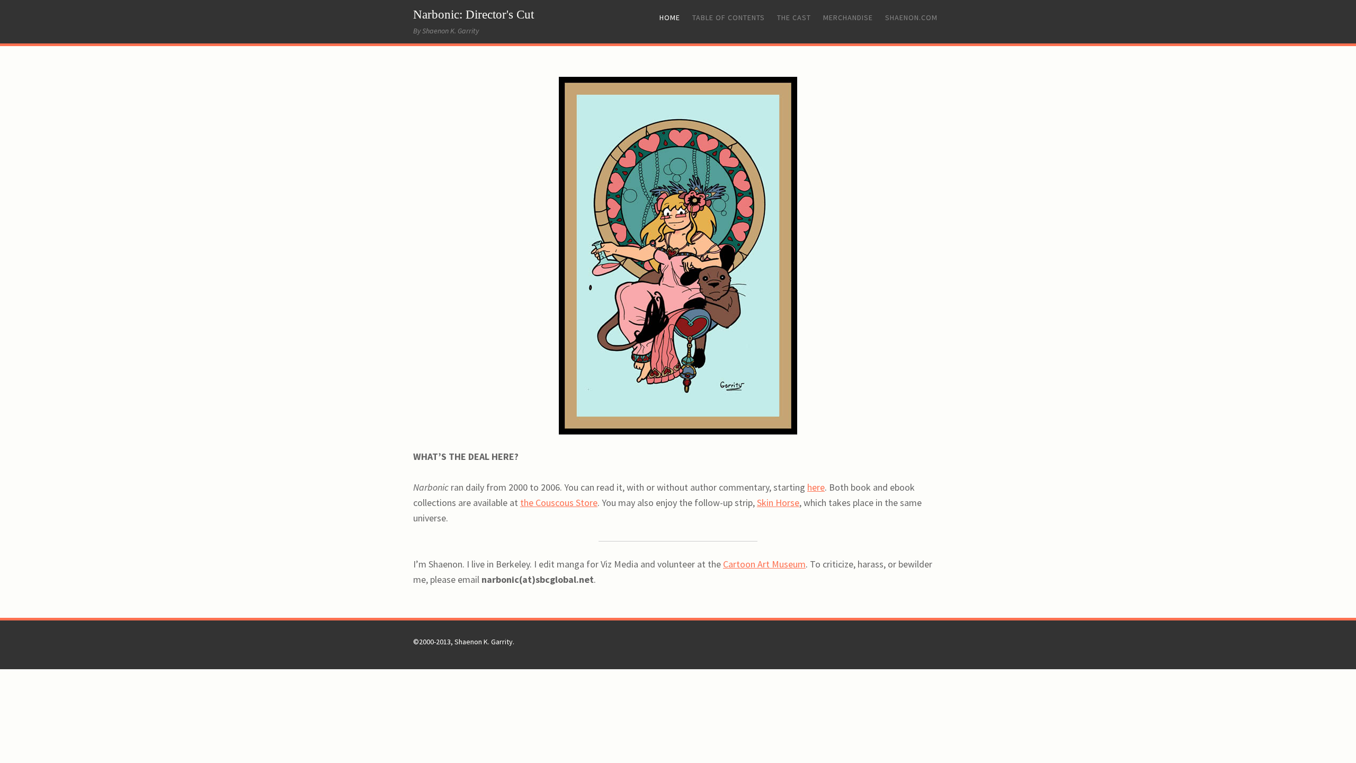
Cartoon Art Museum (764, 564)
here (816, 487)
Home (669, 17)
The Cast (794, 17)
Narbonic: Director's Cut (473, 14)
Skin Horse (778, 502)
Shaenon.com (911, 17)
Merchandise (848, 17)
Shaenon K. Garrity (483, 641)
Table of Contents (728, 17)
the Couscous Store (558, 502)
